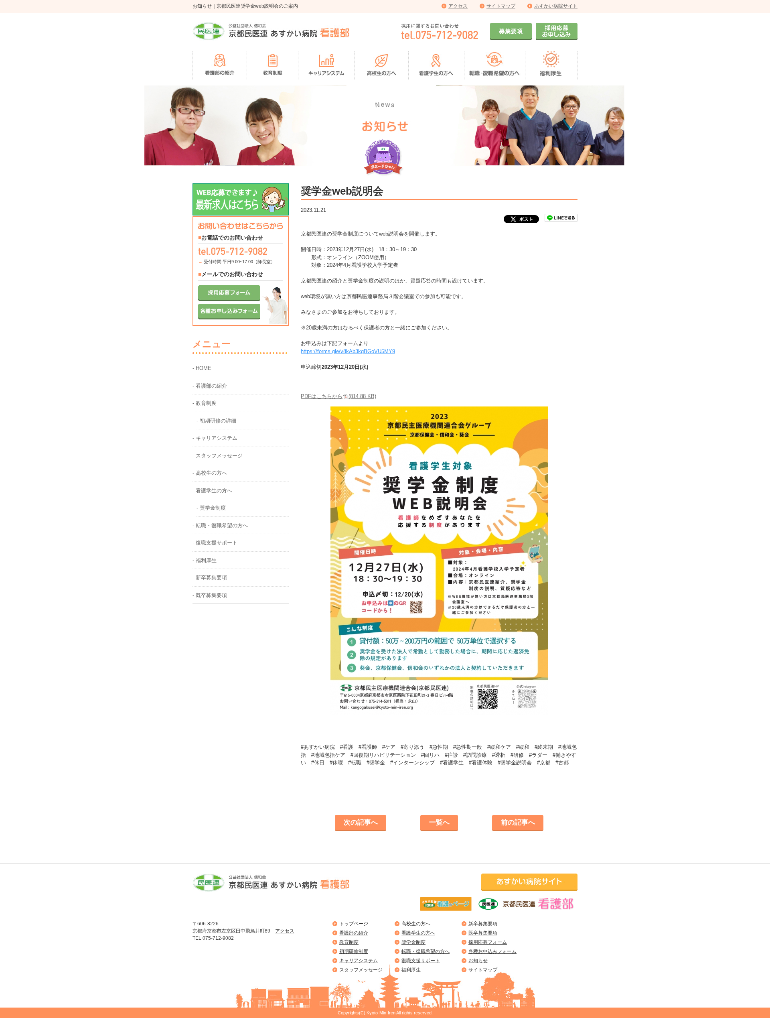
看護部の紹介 (353, 933)
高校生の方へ (415, 924)
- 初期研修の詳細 (216, 421)
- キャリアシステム (214, 438)
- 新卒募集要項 (209, 578)
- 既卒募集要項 (209, 595)
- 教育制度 (204, 403)
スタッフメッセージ (361, 970)
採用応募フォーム (487, 942)
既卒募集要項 (482, 933)
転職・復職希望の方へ (425, 951)
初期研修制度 (353, 951)
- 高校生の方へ (209, 473)
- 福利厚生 (204, 560)
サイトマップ (500, 6)
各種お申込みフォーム (492, 951)
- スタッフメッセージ (217, 456)
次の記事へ (361, 822)
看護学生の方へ (418, 933)
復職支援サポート (420, 960)
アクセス (458, 6)
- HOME (201, 368)
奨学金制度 (413, 942)
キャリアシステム (358, 960)
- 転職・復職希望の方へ (220, 525)
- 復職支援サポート (214, 543)
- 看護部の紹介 (209, 386)
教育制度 (349, 942)
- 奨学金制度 (211, 508)
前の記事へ (518, 822)
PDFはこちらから (338, 396)
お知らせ (478, 960)
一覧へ (439, 822)
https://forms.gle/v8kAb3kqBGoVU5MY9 (348, 351)
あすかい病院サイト (556, 6)
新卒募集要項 (482, 924)
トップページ (353, 924)
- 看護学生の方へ (212, 491)
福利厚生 (411, 970)
